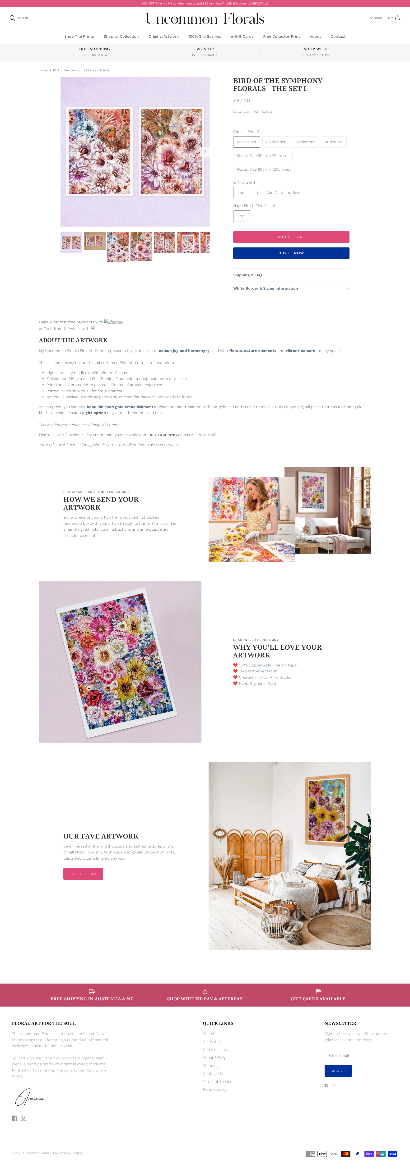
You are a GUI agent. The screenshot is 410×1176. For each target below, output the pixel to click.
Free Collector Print (281, 36)
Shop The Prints (79, 36)
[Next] (205, 152)
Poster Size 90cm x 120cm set (264, 169)
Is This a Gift (244, 182)
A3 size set (275, 142)
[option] (135, 152)
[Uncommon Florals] (205, 18)
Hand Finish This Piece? (254, 205)
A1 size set (334, 142)
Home (43, 70)
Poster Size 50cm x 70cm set (263, 155)
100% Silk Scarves (204, 36)
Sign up (338, 1071)
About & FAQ (214, 1057)
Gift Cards (212, 1041)
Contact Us (213, 1073)
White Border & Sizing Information (265, 288)
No (241, 192)
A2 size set (305, 142)
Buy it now (291, 253)
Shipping (211, 1065)
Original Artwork (164, 36)
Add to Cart (291, 237)
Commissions (215, 1049)
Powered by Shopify (68, 1153)
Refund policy (215, 1089)
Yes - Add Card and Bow (278, 192)
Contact (338, 36)
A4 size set (246, 142)
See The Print (83, 874)
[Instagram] (23, 1118)
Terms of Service (217, 1081)
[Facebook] (14, 1118)
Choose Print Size (249, 131)
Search (209, 1033)
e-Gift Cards (242, 36)
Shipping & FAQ (247, 275)
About (315, 36)
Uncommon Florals (255, 111)
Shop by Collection (121, 36)
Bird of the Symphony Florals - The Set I (82, 70)
